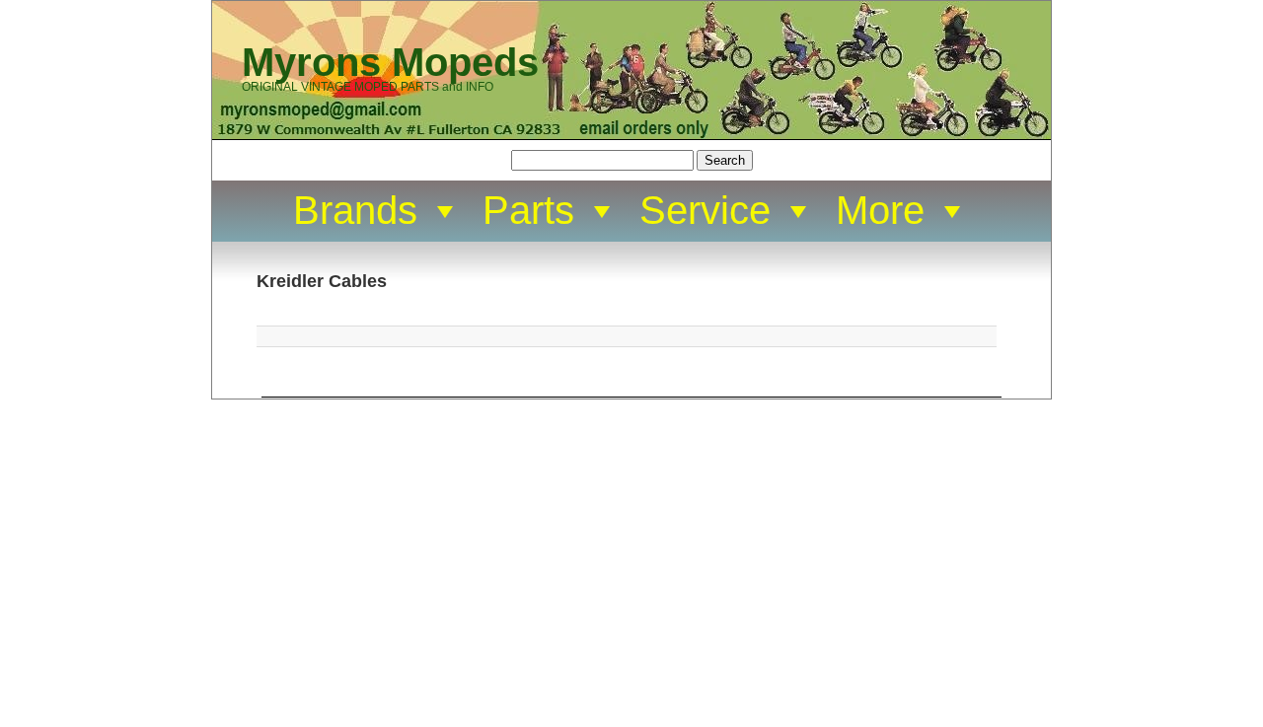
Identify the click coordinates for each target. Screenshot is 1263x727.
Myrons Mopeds (390, 62)
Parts (528, 210)
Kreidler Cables (322, 281)
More (880, 210)
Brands (355, 210)
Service (705, 210)
